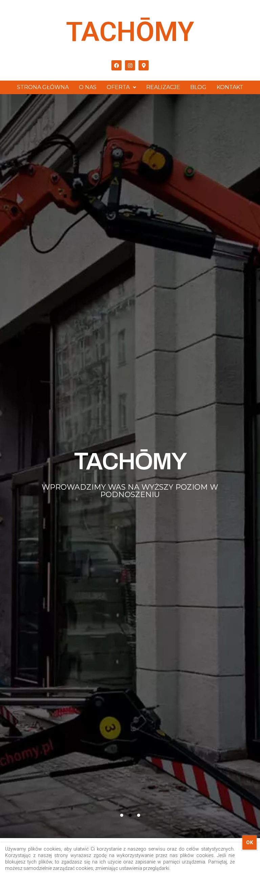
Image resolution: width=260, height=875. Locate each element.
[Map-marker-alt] (143, 65)
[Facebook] (116, 65)
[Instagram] (130, 65)
